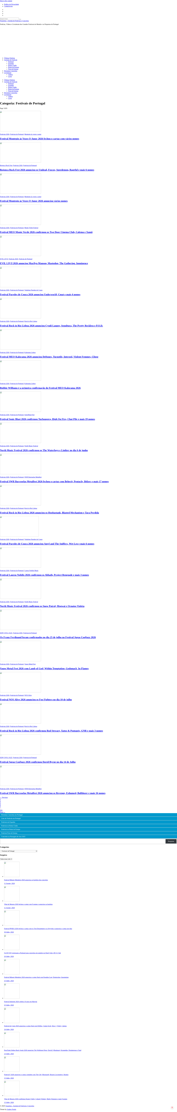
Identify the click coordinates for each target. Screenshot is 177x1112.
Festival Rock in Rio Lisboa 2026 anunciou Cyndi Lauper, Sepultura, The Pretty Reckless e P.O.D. (51, 325)
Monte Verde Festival (31, 228)
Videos (10, 74)
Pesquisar (171, 841)
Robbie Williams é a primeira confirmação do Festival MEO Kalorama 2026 (40, 388)
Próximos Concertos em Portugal (12, 814)
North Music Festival (31, 446)
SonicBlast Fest (29, 415)
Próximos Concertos (10, 71)
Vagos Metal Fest (30, 664)
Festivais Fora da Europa (9, 833)
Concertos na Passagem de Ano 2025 (13, 836)
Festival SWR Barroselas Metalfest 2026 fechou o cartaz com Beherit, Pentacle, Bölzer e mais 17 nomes (54, 481)
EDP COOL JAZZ (6, 633)
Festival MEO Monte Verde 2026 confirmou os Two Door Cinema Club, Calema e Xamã (46, 232)
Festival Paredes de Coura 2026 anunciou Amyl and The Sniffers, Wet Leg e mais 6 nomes (47, 543)
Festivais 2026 (4, 134)
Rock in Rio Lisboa (30, 321)
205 (1, 810)
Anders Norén (11, 1109)
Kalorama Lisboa (30, 352)
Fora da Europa (13, 69)
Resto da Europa (13, 67)
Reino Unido (12, 65)
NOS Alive (28, 695)
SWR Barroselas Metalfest (32, 477)
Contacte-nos (8, 6)
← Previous (4, 797)
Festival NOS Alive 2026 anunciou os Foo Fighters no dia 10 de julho (36, 699)
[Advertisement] (88, 41)
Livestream (7, 73)
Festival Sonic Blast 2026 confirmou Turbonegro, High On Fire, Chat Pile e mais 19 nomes (47, 419)
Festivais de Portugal (17, 134)
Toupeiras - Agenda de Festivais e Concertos (14, 21)
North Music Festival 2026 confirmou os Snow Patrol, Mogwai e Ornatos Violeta (42, 606)
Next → (2, 812)
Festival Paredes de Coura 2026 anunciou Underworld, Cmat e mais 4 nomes (40, 294)
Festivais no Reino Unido (9, 825)
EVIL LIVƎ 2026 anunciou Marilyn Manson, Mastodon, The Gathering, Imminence (44, 263)
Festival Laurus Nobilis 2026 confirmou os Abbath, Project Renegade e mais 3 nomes (44, 575)
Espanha (11, 63)
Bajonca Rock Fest (6, 165)
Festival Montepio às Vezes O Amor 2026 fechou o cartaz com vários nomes (39, 138)
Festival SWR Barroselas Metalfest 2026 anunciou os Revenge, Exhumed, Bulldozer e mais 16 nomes (52, 793)
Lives (10, 76)
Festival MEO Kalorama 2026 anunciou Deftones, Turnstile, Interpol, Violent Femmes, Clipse (49, 356)
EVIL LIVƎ (4, 259)
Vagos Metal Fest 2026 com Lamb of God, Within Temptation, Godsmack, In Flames (44, 668)
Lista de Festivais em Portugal (11, 818)
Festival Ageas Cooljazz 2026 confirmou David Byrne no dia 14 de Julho (38, 762)
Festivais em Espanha (8, 822)
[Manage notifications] (172, 1107)
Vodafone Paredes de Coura (33, 290)
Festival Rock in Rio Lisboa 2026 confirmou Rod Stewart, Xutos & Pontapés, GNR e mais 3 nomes (51, 730)
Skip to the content (6, 1)
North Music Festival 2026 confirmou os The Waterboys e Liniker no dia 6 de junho (44, 450)
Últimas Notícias (9, 58)
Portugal (11, 62)
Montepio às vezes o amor (32, 134)
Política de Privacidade (11, 4)
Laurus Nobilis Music (31, 570)
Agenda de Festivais (10, 60)
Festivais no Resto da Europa (10, 829)
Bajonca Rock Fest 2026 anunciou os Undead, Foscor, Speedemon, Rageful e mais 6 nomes (47, 169)
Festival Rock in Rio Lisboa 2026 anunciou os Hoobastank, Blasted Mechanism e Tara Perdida (49, 512)
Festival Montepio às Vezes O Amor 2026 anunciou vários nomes (34, 201)
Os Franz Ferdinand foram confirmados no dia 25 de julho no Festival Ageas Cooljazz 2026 (48, 637)
